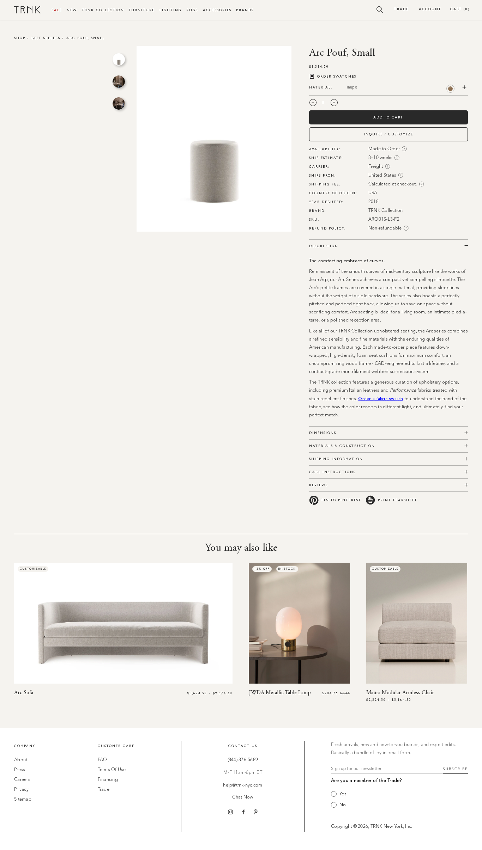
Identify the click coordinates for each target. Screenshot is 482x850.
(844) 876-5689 (243, 760)
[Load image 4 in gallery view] (119, 59)
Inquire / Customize (388, 134)
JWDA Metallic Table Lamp (280, 693)
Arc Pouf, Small (85, 38)
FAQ (102, 760)
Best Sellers (45, 38)
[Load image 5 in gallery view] (119, 81)
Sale (57, 10)
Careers (22, 779)
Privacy (21, 789)
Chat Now (242, 797)
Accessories (217, 10)
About (20, 760)
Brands (245, 10)
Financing (108, 779)
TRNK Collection (103, 10)
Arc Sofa (23, 693)
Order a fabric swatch (380, 398)
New (72, 10)
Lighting (170, 10)
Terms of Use (112, 770)
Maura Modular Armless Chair (400, 693)
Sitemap (22, 799)
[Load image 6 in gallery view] (119, 103)
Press (19, 770)
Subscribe (455, 769)
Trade (401, 9)
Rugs (192, 10)
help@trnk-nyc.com (242, 785)
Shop (19, 38)
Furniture (142, 10)
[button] (379, 9)
